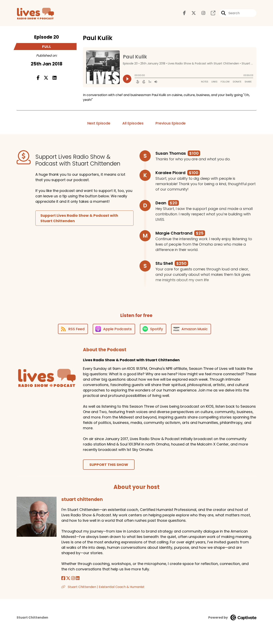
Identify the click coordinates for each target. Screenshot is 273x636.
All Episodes (132, 123)
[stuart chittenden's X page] (68, 578)
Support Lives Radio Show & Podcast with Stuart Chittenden (79, 218)
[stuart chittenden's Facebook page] (63, 578)
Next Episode (98, 123)
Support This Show (108, 464)
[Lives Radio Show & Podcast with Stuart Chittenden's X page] (191, 13)
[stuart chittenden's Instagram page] (73, 578)
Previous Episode (170, 123)
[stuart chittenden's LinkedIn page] (78, 578)
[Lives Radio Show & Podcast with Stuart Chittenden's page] (210, 13)
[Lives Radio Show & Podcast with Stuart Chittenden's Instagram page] (201, 13)
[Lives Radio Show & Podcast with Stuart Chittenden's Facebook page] (184, 13)
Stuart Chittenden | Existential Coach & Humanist (105, 587)
